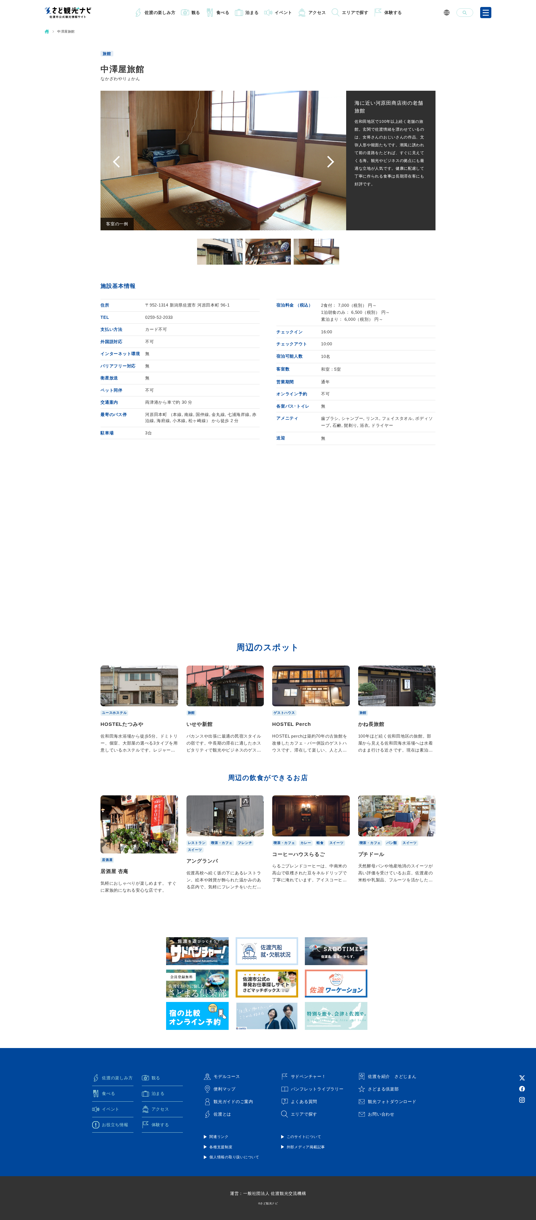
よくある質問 (304, 1101)
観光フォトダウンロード (392, 1101)
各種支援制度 (221, 1147)
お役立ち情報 (115, 1124)
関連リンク (219, 1137)
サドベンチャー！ (308, 1076)
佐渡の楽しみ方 (160, 12)
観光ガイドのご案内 (233, 1101)
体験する (393, 12)
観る (196, 12)
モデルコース (227, 1076)
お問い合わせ (381, 1114)
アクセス (317, 12)
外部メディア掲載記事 (306, 1147)
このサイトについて (304, 1137)
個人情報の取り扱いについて (234, 1157)
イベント (283, 12)
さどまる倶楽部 (383, 1089)
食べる (222, 12)
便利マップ (225, 1089)
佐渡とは (222, 1114)
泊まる (252, 12)
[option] (223, 160)
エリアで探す (355, 12)
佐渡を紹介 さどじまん (392, 1076)
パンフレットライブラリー (317, 1089)
